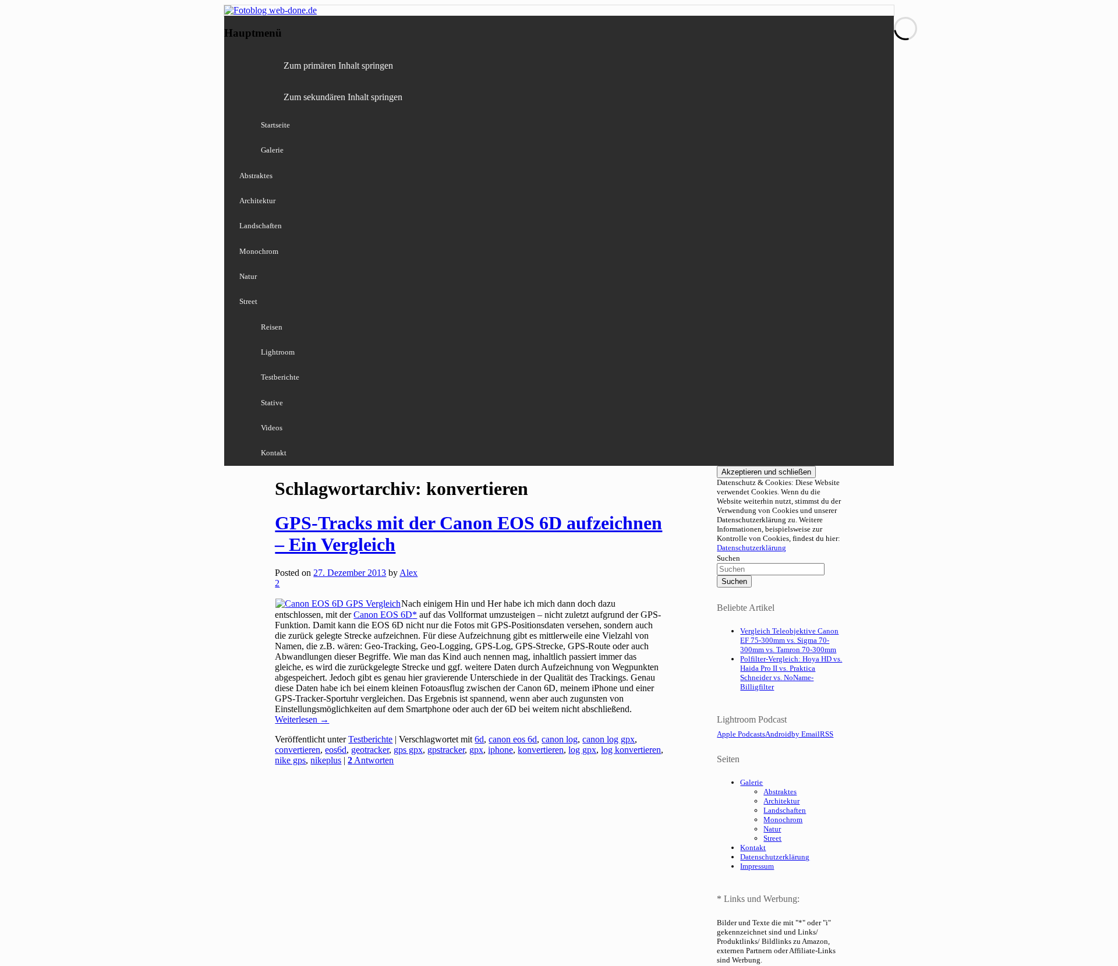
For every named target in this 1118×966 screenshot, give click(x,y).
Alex (408, 573)
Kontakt (273, 452)
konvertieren (541, 750)
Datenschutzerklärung (751, 547)
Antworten (371, 760)
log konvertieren (631, 750)
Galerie (272, 150)
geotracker (370, 750)
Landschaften (260, 225)
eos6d (335, 750)
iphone (500, 750)
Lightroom (278, 352)
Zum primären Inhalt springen (338, 65)
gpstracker (446, 750)
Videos (271, 427)
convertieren (297, 750)
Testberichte (280, 377)
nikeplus (325, 760)
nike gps (290, 760)
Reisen (271, 327)
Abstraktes (256, 175)
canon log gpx (608, 739)
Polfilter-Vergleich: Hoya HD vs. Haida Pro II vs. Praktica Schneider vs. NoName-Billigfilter (791, 672)
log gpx (582, 750)
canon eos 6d (513, 739)
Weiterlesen (302, 719)
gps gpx (408, 750)
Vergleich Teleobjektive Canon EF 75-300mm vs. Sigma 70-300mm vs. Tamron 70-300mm (789, 640)
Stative (272, 402)
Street (248, 301)
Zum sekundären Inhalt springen (343, 97)
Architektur (257, 200)
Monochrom (258, 251)
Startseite (275, 125)
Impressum (757, 866)
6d (479, 739)
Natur (248, 276)
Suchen (728, 558)
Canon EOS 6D (382, 615)
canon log (560, 739)
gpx (476, 750)
